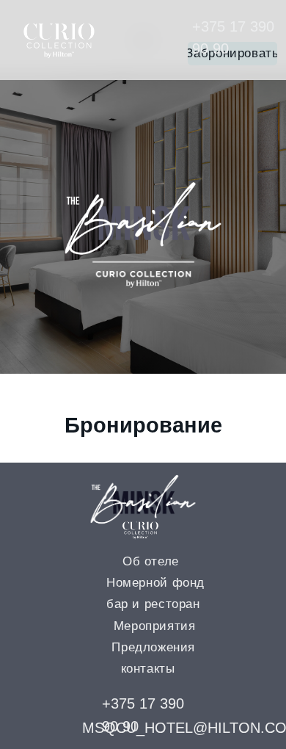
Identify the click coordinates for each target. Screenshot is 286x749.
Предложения (153, 647)
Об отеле (150, 561)
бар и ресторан (153, 604)
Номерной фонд (155, 583)
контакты (148, 669)
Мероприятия (155, 626)
